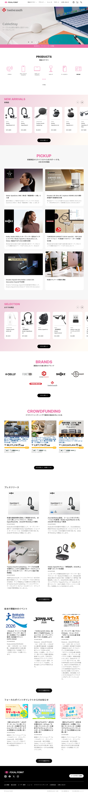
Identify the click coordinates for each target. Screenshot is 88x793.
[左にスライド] (77, 102)
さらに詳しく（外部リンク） (44, 467)
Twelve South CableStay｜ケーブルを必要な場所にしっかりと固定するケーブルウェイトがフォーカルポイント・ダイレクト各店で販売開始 (23, 570)
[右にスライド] (82, 102)
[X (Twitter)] (14, 776)
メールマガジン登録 (76, 776)
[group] (44, 25)
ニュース (29, 785)
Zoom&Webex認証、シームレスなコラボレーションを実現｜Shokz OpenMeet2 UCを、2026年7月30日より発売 (64, 520)
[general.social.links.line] (5, 776)
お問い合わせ (61, 785)
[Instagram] (18, 776)
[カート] (77, 2)
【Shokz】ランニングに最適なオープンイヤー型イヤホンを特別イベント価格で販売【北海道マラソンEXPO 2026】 (16, 635)
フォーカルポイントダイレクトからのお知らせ (26, 700)
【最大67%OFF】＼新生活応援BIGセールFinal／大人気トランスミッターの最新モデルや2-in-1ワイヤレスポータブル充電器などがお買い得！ (44, 727)
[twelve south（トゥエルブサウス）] (52, 384)
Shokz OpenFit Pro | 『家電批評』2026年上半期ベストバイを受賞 (64, 568)
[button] (32, 2)
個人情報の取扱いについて (78, 791)
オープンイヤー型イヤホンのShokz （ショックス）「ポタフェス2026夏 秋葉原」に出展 (71, 634)
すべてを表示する (44, 599)
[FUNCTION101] (27, 374)
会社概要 (6, 785)
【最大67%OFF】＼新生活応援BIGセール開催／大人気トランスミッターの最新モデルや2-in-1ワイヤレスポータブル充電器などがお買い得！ (71, 727)
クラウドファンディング (41, 785)
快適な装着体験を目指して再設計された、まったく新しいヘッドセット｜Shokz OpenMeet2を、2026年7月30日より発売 (23, 520)
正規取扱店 (53, 785)
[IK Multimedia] (44, 374)
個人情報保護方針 (65, 791)
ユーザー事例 (22, 785)
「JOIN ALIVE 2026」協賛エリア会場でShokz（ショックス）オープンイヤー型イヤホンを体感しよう (43, 634)
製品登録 (13, 785)
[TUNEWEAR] (35, 384)
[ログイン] (73, 2)
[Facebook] (9, 776)
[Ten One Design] (77, 374)
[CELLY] (10, 374)
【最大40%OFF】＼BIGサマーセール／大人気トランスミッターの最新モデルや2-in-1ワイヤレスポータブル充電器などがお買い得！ (16, 726)
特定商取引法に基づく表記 (52, 791)
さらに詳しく (44, 140)
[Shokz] (61, 374)
